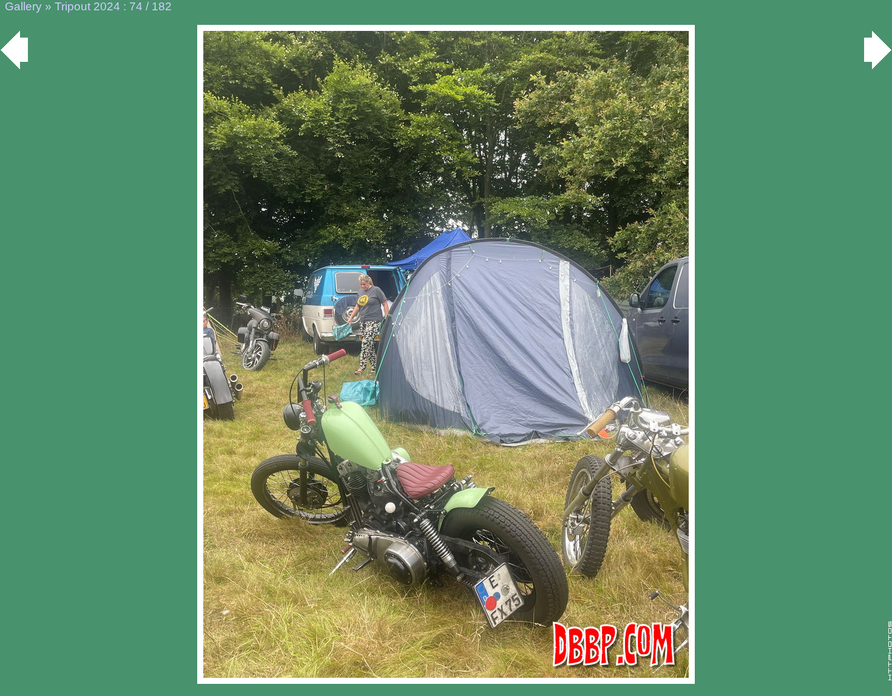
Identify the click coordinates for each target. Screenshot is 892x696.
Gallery (23, 6)
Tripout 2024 (87, 6)
